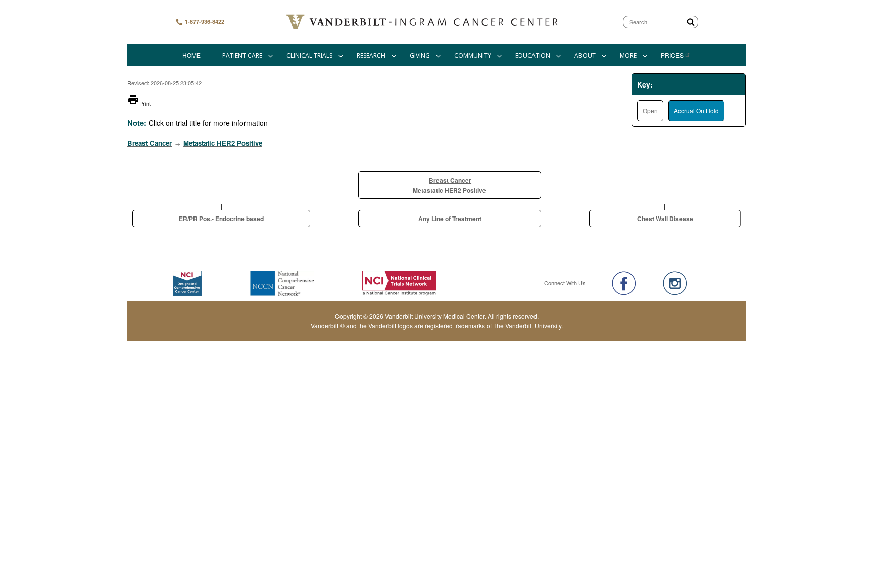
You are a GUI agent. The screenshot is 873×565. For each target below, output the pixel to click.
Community (472, 55)
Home (191, 55)
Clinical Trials (309, 55)
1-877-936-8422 (203, 21)
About (585, 55)
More (628, 55)
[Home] (423, 22)
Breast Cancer (149, 143)
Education (532, 55)
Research (371, 55)
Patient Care (242, 55)
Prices (672, 55)
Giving (420, 55)
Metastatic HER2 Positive (222, 143)
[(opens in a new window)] (624, 283)
